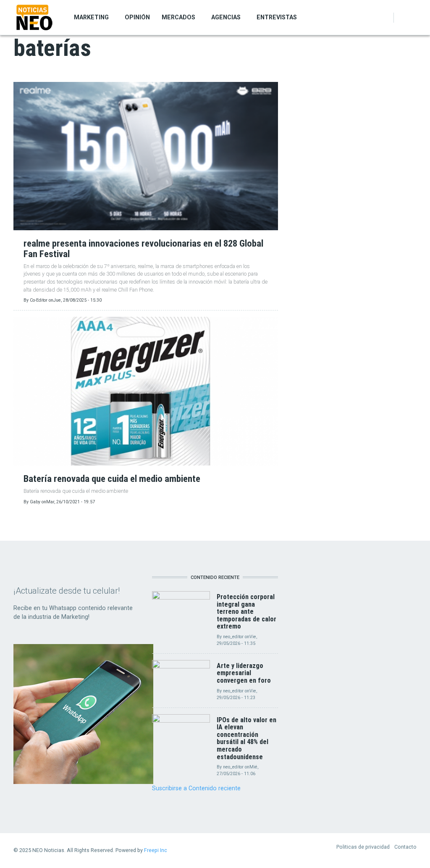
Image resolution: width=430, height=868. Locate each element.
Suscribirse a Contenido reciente (196, 788)
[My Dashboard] (402, 18)
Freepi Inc (155, 850)
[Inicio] (34, 17)
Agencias (226, 17)
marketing (91, 17)
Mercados (178, 17)
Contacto (405, 847)
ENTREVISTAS (277, 17)
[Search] (412, 18)
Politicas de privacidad (363, 847)
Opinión (137, 17)
